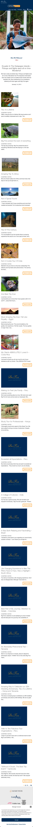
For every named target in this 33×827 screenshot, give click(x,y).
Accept (16, 820)
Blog (24, 9)
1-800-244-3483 (12, 9)
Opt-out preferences (12, 824)
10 (31, 785)
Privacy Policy (22, 824)
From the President (14, 6)
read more (27, 120)
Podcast (20, 9)
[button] (30, 807)
